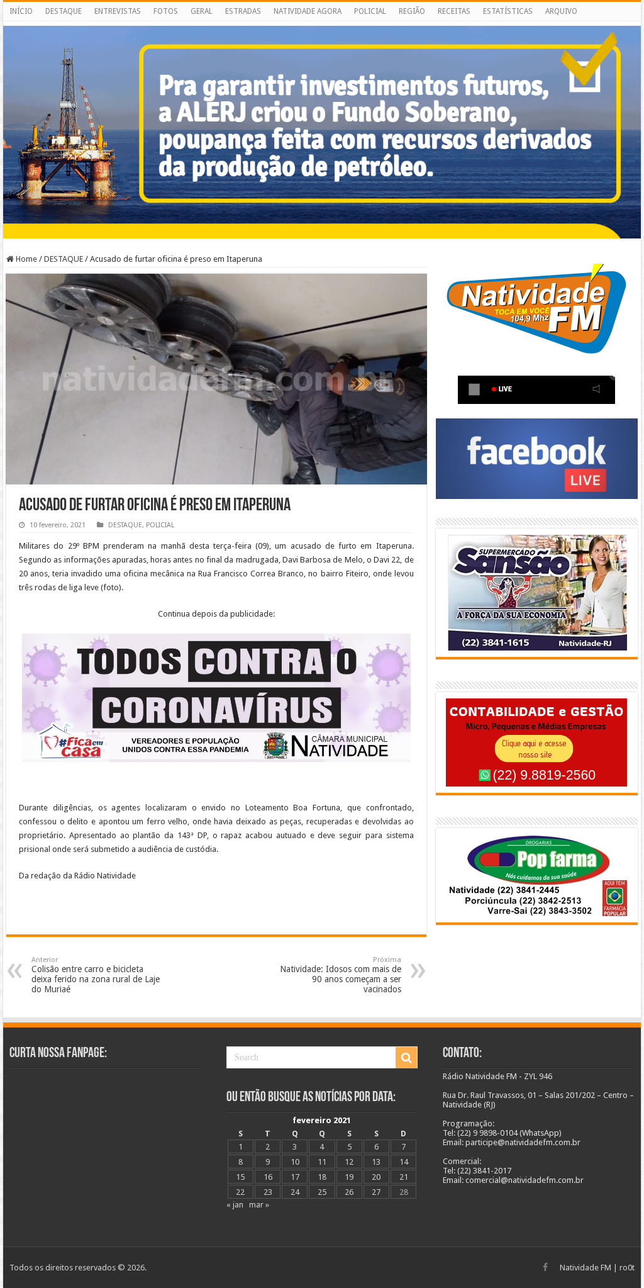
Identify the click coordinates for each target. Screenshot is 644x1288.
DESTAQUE (63, 11)
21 (403, 1177)
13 (376, 1162)
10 (295, 1162)
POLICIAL (370, 11)
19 (349, 1177)
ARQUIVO (561, 11)
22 (240, 1192)
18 (322, 1177)
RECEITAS (454, 11)
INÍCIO (21, 11)
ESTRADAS (243, 11)
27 (376, 1192)
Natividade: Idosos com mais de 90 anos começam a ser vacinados (340, 975)
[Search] (406, 1057)
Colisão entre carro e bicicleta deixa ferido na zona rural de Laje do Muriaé (95, 975)
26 (349, 1192)
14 (403, 1162)
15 (240, 1177)
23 (268, 1192)
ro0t (627, 1267)
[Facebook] (545, 1267)
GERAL (202, 11)
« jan (234, 1204)
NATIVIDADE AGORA (307, 11)
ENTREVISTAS (117, 11)
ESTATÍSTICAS (508, 11)
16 (268, 1177)
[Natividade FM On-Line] (322, 23)
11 (322, 1162)
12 (349, 1162)
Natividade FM (585, 1267)
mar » (259, 1204)
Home (25, 259)
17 (295, 1177)
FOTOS (165, 11)
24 (295, 1192)
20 (376, 1177)
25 (322, 1192)
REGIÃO (412, 11)
